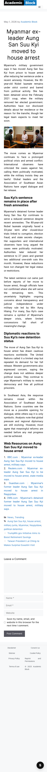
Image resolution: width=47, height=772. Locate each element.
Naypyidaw (35, 525)
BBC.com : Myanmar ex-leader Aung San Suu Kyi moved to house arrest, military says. (23, 461)
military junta (10, 525)
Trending (19, 517)
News (10, 517)
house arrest (33, 521)
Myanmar (23, 525)
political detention (13, 529)
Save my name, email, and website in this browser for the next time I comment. (23, 622)
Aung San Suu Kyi (16, 521)
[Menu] (39, 7)
